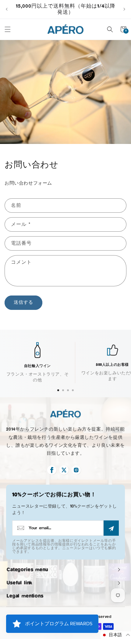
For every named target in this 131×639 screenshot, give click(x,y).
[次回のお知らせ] (124, 9)
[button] (7, 29)
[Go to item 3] (68, 390)
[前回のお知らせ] (6, 9)
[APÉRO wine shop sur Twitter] (64, 470)
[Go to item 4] (73, 390)
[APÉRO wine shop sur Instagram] (76, 470)
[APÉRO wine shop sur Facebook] (51, 470)
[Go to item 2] (63, 390)
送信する (23, 302)
